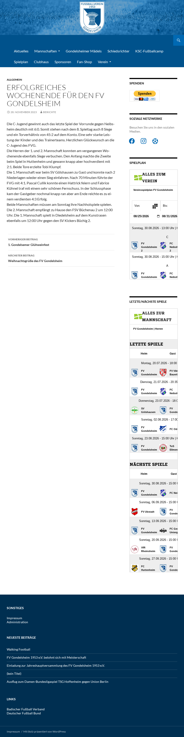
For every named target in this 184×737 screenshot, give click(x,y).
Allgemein (14, 79)
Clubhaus (41, 62)
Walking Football (18, 649)
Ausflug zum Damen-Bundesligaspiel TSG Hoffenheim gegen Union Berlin (57, 681)
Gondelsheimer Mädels (84, 51)
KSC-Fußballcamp (149, 51)
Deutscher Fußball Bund (24, 713)
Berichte (49, 112)
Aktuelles (21, 51)
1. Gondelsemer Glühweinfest (28, 242)
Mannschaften (45, 51)
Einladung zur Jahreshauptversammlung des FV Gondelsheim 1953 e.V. (56, 665)
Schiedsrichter (118, 51)
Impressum (14, 618)
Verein (103, 62)
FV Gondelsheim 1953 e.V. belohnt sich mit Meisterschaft (46, 657)
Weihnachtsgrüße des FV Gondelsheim (35, 258)
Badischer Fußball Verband (26, 709)
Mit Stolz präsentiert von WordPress (44, 731)
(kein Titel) (14, 673)
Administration (17, 622)
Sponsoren (63, 62)
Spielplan (21, 62)
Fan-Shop (84, 62)
